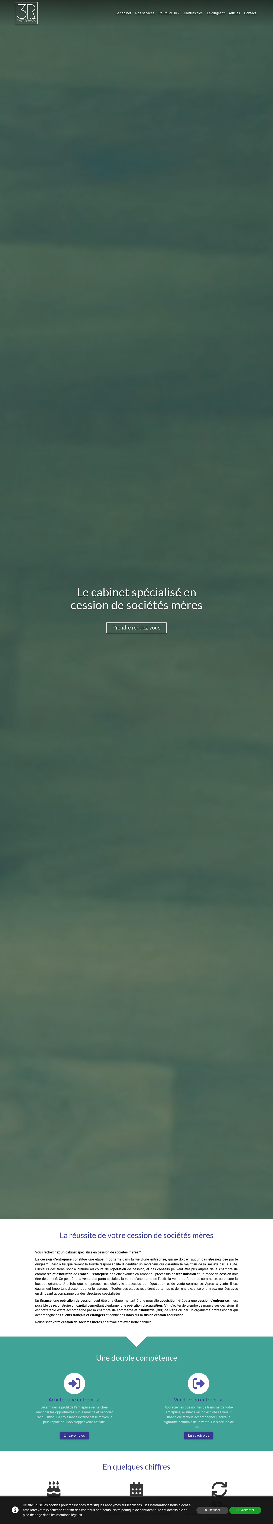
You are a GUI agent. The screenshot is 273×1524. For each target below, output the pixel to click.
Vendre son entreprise (199, 1399)
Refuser (214, 1510)
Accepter (247, 1510)
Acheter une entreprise (74, 1399)
